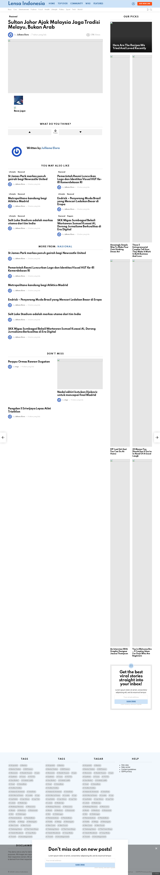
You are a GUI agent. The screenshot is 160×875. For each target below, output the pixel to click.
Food (40, 9)
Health (47, 9)
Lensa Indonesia (26, 3)
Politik (13, 822)
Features (98, 4)
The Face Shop (32, 829)
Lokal (13, 803)
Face (23, 777)
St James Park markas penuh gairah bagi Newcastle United (47, 253)
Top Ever (63, 4)
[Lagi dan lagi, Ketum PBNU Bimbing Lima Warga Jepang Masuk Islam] (3, 437)
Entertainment (24, 9)
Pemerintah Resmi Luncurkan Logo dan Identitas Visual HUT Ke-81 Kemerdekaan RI (79, 179)
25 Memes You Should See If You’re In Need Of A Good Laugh (142, 452)
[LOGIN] (133, 3)
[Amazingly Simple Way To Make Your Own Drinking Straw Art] (120, 148)
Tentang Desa (16, 829)
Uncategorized (26, 837)
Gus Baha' (15, 780)
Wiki (88, 4)
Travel (13, 837)
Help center (125, 767)
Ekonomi (14, 773)
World (80, 9)
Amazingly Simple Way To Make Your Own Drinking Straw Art (119, 248)
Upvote (29, 132)
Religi (22, 822)
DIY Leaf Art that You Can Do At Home (118, 451)
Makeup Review (17, 807)
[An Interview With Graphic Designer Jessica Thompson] (120, 553)
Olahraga (22, 814)
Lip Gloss (25, 799)
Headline (22, 784)
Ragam (70, 216)
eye (37, 773)
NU (12, 814)
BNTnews (28, 769)
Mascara (31, 807)
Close (156, 848)
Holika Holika (16, 788)
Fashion (33, 9)
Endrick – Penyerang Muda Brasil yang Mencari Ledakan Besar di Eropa (78, 201)
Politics (61, 9)
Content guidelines (128, 769)
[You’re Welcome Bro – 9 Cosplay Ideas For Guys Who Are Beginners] (142, 553)
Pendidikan (30, 818)
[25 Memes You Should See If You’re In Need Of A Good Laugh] (142, 353)
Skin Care (14, 825)
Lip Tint (36, 799)
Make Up (23, 803)
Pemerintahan (16, 818)
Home (52, 4)
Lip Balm (14, 799)
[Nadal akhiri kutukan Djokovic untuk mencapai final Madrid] (80, 374)
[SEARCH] (151, 10)
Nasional (21, 172)
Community (76, 4)
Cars (15, 9)
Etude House (27, 773)
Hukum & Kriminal (17, 792)
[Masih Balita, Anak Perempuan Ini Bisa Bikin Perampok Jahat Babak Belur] (157, 437)
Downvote (80, 132)
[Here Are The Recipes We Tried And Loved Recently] (131, 37)
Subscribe (131, 702)
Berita (24, 765)
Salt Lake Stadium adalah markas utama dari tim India (44, 314)
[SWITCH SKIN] (148, 10)
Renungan (32, 822)
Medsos (22, 810)
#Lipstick (14, 765)
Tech (74, 9)
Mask (13, 810)
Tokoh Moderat (17, 833)
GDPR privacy (126, 772)
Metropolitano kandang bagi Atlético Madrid (38, 285)
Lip (38, 795)
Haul (12, 784)
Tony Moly (31, 833)
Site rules (125, 765)
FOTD (32, 777)
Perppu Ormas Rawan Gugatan (29, 361)
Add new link (144, 3)
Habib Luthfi (28, 780)
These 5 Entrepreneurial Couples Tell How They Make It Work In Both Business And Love (141, 250)
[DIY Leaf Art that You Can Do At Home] (120, 353)
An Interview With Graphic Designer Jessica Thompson (119, 651)
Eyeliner (14, 777)
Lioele (29, 795)
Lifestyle (54, 9)
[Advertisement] (131, 731)
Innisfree (32, 792)
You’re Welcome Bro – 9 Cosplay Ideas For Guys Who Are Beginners (142, 652)
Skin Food (26, 825)
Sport (68, 9)
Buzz (10, 9)
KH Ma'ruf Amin (17, 795)
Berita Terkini (15, 769)
